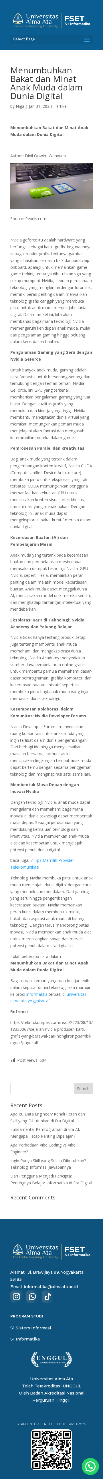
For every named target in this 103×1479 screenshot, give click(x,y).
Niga (20, 106)
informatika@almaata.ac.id (51, 1286)
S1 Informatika (25, 1339)
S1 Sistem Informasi (30, 1328)
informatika (36, 994)
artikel (62, 106)
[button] (90, 1466)
